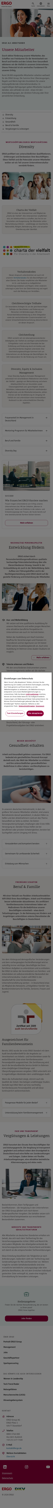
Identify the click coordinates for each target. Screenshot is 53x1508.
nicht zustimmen (32, 694)
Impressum (39, 706)
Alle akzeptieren (35, 713)
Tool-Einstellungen (15, 713)
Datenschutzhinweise (27, 706)
